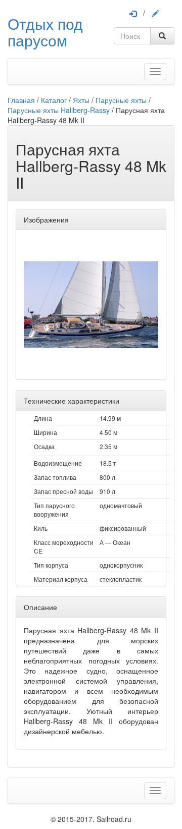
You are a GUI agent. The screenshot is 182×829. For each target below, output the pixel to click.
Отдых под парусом (45, 32)
